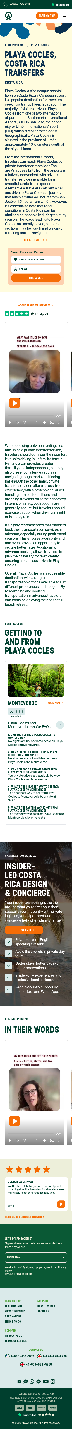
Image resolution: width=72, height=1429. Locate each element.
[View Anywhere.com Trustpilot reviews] (60, 4)
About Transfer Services (34, 305)
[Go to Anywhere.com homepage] (8, 15)
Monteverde (22, 703)
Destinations (13, 1316)
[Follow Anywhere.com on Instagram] (52, 1381)
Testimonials (13, 1306)
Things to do (13, 1321)
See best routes (34, 240)
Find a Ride (36, 278)
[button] (9, 422)
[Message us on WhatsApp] (32, 1381)
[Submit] (63, 1257)
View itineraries (15, 1311)
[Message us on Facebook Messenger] (38, 1381)
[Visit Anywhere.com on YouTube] (46, 1381)
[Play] (14, 403)
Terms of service (16, 1341)
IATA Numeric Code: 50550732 (36, 1393)
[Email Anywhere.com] (19, 1381)
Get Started (24, 930)
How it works (46, 1306)
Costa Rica (14, 82)
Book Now (54, 703)
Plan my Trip (47, 15)
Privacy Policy (24, 1274)
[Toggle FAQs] (60, 725)
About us (43, 1311)
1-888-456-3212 (19, 4)
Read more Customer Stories (23, 1217)
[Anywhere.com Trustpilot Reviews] (36, 313)
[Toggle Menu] (65, 16)
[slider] (8, 416)
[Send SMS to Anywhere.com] (25, 1381)
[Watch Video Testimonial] (61, 1204)
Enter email (14, 1257)
